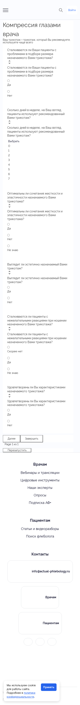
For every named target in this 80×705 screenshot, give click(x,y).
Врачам (50, 597)
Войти (72, 10)
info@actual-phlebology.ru (51, 571)
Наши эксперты (40, 488)
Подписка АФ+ (40, 503)
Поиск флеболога (40, 536)
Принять (48, 687)
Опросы (40, 495)
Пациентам (51, 623)
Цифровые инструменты (40, 480)
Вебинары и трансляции (40, 473)
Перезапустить (17, 450)
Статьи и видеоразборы (40, 529)
